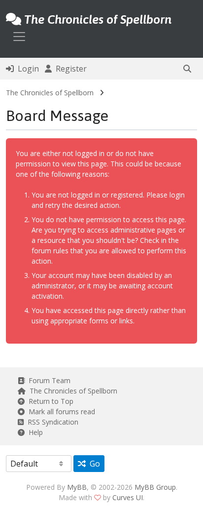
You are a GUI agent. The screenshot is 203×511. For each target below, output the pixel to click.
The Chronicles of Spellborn (50, 92)
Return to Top (49, 401)
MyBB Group (155, 487)
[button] (187, 69)
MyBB (77, 487)
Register (69, 68)
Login (26, 68)
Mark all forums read (60, 411)
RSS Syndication (51, 422)
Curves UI (127, 497)
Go (93, 463)
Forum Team (47, 380)
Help (34, 432)
